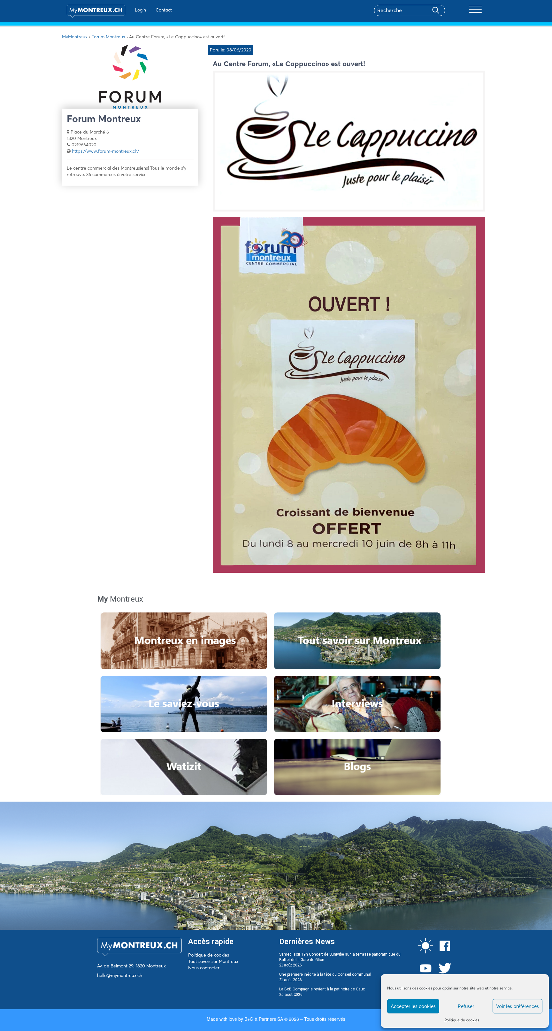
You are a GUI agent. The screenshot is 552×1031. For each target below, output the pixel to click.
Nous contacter (203, 968)
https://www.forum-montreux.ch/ (105, 151)
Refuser (466, 1006)
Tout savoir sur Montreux (213, 961)
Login (140, 10)
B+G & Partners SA (263, 1019)
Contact (164, 10)
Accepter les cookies (413, 1006)
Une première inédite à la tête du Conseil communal (325, 974)
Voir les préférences (517, 1006)
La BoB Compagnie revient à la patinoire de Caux (322, 989)
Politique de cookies (461, 1020)
